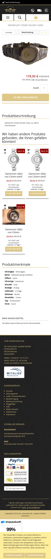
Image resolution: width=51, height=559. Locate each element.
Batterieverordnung (14, 401)
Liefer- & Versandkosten (15, 396)
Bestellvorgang (12, 399)
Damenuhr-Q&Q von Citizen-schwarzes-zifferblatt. (13, 231)
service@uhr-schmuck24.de (21, 363)
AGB (8, 406)
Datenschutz (11, 412)
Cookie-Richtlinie (10, 550)
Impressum (10, 414)
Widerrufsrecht (12, 409)
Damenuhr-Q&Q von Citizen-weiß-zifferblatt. (14, 175)
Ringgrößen (11, 404)
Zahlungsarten (12, 393)
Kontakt (9, 391)
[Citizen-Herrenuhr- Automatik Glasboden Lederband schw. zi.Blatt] (46, 32)
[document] (25, 545)
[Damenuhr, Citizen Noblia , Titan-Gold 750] (42, 32)
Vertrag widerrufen (16, 488)
